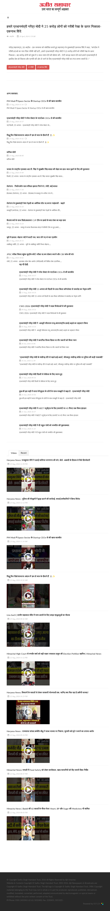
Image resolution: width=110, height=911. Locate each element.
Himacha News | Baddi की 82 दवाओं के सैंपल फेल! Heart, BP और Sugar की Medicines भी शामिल (48, 809)
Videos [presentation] (14, 453)
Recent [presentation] (24, 453)
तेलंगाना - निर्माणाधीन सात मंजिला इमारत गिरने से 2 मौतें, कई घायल (32, 186)
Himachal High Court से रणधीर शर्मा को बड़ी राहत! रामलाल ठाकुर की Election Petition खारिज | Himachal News (54, 654)
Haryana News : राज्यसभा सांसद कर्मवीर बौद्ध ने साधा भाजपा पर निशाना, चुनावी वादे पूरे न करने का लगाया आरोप (50, 731)
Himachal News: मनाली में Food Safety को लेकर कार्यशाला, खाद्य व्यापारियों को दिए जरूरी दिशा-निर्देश (47, 770)
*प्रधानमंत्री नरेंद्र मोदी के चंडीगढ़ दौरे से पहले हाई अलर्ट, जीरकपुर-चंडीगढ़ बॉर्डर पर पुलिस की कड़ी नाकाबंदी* (61, 357)
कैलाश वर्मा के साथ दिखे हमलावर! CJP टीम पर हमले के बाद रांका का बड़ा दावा (36, 220)
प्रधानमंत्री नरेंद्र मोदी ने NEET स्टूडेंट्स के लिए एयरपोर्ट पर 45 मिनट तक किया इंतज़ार (53, 408)
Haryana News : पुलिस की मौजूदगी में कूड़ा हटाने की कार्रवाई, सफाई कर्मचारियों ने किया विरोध (43, 499)
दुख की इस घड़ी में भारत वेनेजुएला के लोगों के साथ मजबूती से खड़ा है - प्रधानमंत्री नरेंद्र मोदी (54, 391)
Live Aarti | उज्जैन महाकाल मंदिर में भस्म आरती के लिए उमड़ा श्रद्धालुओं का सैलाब (38, 615)
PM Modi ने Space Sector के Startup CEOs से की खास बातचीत (34, 101)
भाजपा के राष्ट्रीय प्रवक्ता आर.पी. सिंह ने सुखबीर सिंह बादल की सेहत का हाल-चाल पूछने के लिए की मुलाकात (48, 169)
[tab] (14, 453)
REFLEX (97, 904)
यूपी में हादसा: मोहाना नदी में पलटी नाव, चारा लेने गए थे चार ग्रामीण (32, 237)
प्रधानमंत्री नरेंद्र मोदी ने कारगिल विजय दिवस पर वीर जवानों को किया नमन (47, 340)
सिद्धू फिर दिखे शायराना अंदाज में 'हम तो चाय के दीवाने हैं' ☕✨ (31, 135)
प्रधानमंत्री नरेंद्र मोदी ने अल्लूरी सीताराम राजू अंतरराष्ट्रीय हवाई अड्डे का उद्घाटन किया (53, 323)
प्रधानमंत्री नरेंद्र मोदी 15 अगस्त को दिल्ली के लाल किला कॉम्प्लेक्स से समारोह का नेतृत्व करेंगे (55, 289)
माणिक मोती (11, 152)
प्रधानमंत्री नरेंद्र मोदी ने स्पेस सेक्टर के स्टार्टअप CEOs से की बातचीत (34, 118)
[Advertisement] (27, 860)
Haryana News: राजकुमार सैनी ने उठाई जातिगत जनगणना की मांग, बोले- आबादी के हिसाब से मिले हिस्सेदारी (48, 460)
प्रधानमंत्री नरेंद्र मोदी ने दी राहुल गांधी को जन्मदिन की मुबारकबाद (44, 425)
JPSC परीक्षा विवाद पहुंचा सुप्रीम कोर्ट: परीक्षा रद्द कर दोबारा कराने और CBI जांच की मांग (40, 254)
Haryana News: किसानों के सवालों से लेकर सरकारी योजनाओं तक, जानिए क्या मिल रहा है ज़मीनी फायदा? (48, 692)
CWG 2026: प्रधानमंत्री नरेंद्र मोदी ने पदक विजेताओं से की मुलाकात (46, 306)
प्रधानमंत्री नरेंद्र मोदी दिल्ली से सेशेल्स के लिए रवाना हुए (40, 374)
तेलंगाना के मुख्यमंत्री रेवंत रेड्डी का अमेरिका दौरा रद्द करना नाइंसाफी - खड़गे (36, 203)
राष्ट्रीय (11, 36)
